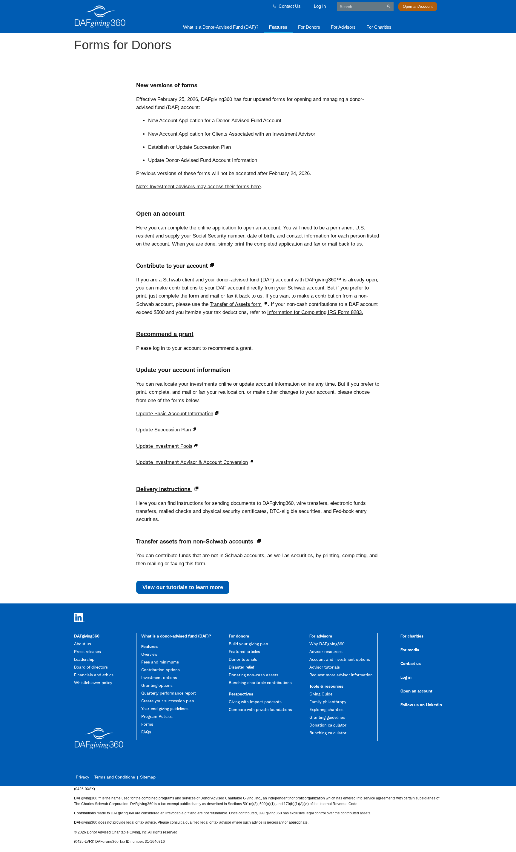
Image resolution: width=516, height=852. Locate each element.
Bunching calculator (327, 732)
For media (409, 649)
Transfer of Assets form (236, 304)
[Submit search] (389, 6)
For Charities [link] (378, 27)
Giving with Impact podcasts (255, 701)
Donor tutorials (243, 659)
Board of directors (91, 666)
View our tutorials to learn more (185, 589)
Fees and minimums (160, 661)
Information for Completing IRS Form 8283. (315, 312)
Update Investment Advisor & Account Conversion (192, 462)
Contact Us (290, 6)
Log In (320, 6)
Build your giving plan (248, 643)
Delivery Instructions (164, 489)
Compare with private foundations (260, 709)
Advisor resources (326, 651)
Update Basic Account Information (174, 413)
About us (82, 643)
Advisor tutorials (324, 666)
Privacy (82, 776)
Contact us (410, 663)
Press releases (87, 651)
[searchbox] (365, 6)
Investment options (159, 677)
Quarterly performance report (168, 692)
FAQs (146, 731)
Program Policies (157, 716)
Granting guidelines (327, 717)
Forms (147, 724)
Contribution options (160, 669)
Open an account (161, 213)
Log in (405, 677)
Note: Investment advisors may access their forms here (198, 186)
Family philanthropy (327, 701)
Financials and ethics (93, 674)
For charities (411, 635)
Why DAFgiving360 (327, 643)
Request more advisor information (341, 674)
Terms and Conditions (114, 776)
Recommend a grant (165, 334)
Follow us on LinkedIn (421, 704)
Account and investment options (339, 659)
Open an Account (418, 6)
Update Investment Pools (164, 446)
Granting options (157, 685)
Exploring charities (326, 709)
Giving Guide (320, 693)
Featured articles (244, 651)
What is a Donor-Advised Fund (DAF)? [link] (220, 27)
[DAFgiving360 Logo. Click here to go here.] (118, 16)
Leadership (84, 659)
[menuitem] (221, 26)
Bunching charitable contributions (260, 682)
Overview (149, 654)
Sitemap (148, 776)
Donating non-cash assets (253, 674)
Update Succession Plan (163, 430)
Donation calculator (327, 724)
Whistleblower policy (93, 682)
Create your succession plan (167, 700)
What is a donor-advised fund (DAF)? (176, 635)
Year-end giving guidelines (164, 708)
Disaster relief (241, 666)
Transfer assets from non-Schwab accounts (195, 541)
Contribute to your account (172, 265)
